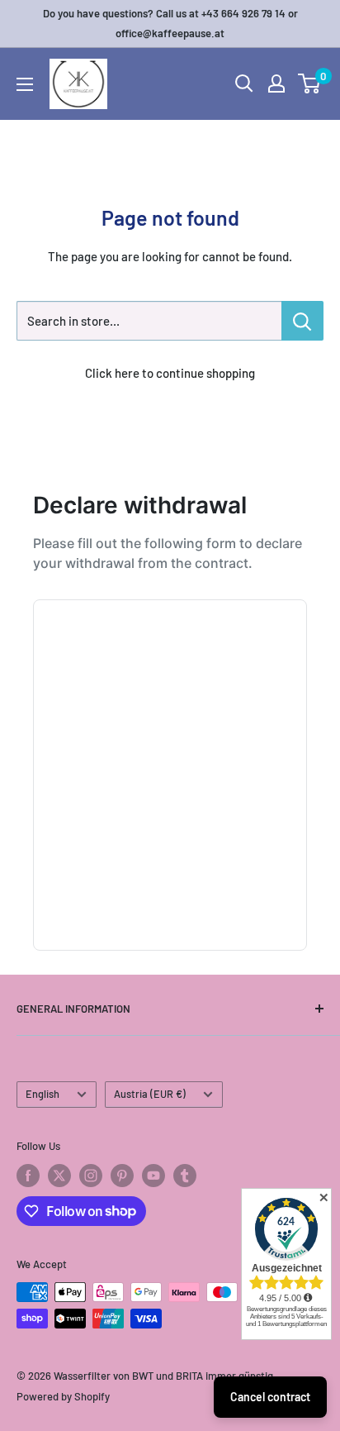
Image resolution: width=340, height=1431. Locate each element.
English (42, 1093)
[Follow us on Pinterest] (122, 1175)
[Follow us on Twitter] (59, 1175)
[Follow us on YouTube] (153, 1175)
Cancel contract (270, 1397)
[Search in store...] (302, 321)
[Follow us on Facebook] (28, 1175)
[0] (310, 83)
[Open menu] (25, 84)
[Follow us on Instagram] (90, 1175)
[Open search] (244, 83)
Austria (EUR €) (150, 1093)
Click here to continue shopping (170, 372)
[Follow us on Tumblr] (184, 1175)
